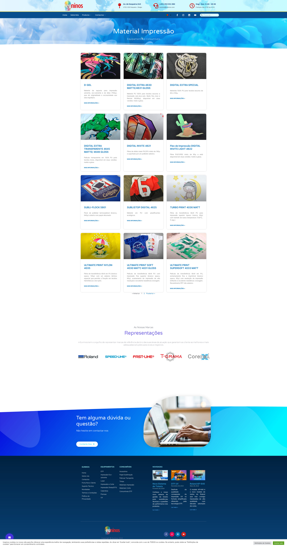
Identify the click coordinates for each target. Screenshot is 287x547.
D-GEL (87, 85)
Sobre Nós (75, 15)
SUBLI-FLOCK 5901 (95, 207)
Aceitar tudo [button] (278, 543)
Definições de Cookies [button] (262, 543)
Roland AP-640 (197, 484)
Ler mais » (156, 510)
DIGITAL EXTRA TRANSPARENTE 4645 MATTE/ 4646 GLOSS (97, 148)
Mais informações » (91, 103)
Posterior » (150, 293)
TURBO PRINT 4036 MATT (185, 207)
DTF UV (174, 484)
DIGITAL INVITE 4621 (139, 145)
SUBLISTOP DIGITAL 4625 (142, 207)
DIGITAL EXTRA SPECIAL (184, 85)
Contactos (99, 15)
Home (65, 15)
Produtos (85, 15)
